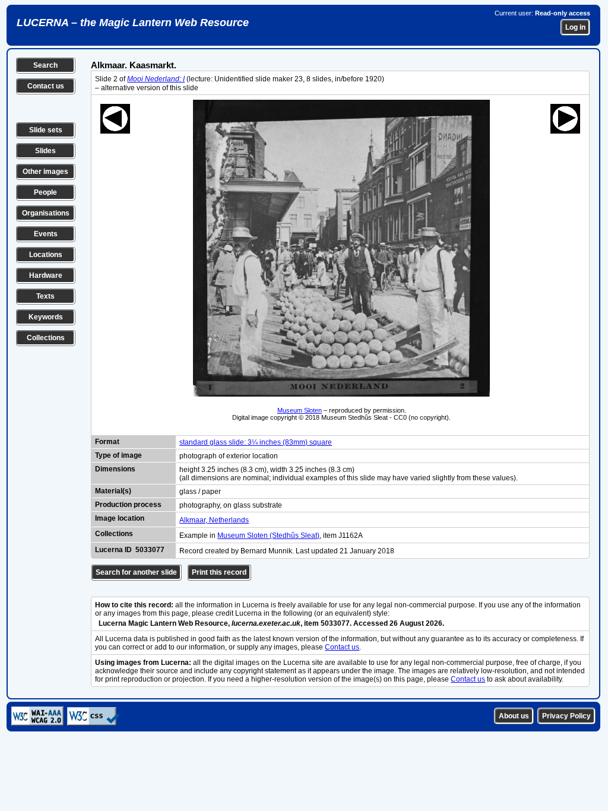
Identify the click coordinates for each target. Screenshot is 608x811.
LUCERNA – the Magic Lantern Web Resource (133, 22)
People (45, 192)
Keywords (45, 317)
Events (46, 234)
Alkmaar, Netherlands (214, 520)
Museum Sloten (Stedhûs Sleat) (268, 535)
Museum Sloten (299, 410)
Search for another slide (136, 572)
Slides (45, 151)
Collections (46, 338)
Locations (45, 255)
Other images (45, 171)
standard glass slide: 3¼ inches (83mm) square (255, 442)
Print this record (219, 572)
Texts (45, 296)
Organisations (45, 213)
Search (45, 65)
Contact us (45, 86)
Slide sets (45, 130)
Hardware (45, 275)
